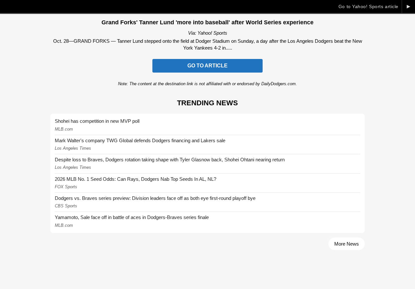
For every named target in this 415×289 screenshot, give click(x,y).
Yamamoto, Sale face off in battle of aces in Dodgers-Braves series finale (132, 217)
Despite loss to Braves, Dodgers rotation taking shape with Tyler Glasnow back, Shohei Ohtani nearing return (170, 159)
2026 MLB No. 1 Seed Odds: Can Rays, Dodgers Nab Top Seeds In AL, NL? (135, 179)
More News (346, 244)
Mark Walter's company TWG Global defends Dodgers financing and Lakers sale (140, 140)
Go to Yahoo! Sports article (368, 6)
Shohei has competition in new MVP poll (97, 121)
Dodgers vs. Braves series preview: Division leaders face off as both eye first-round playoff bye (155, 198)
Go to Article (207, 65)
